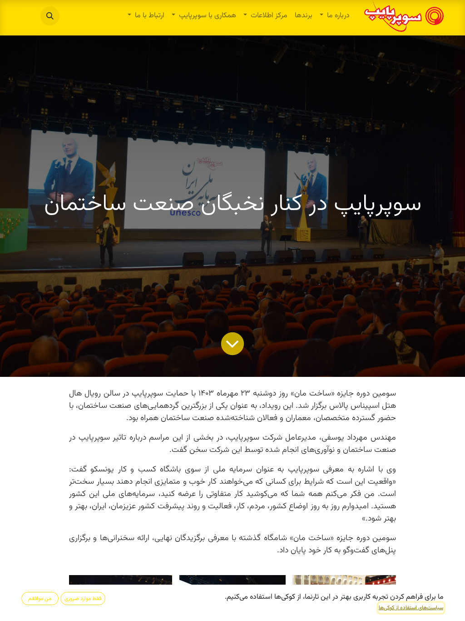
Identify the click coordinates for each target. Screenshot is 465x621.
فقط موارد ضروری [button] (82, 599)
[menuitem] (334, 16)
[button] (49, 15)
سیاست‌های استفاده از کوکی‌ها (411, 608)
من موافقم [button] (39, 599)
